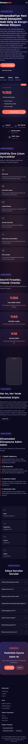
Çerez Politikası (6, 708)
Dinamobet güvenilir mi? (9, 625)
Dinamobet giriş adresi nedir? (10, 582)
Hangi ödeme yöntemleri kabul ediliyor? (13, 603)
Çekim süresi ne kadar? (9, 617)
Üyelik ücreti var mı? (8, 589)
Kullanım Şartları (6, 703)
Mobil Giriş (5, 419)
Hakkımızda (5, 691)
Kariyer (4, 696)
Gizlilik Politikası (6, 706)
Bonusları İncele (7, 70)
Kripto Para (5, 720)
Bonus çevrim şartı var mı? (9, 632)
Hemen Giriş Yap (7, 65)
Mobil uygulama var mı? (8, 610)
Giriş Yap (9, 667)
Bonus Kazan (14, 112)
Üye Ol (20, 667)
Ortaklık (4, 693)
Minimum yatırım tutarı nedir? (10, 596)
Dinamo (6, 2)
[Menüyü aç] (26, 2)
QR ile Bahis (5, 718)
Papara (4, 715)
